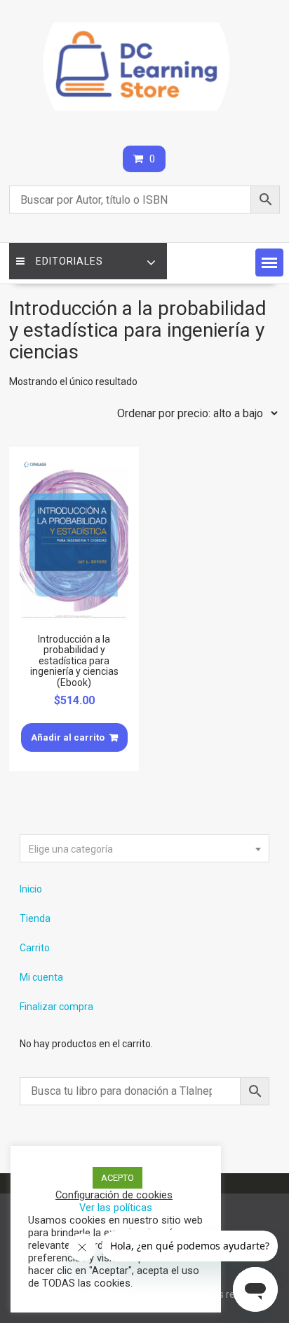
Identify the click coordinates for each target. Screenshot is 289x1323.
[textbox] (144, 849)
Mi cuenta (41, 977)
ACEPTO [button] (117, 1177)
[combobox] (144, 848)
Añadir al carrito (68, 737)
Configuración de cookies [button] (114, 1195)
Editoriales (69, 261)
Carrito (35, 947)
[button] (269, 262)
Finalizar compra (56, 1006)
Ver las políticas (115, 1207)
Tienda (35, 918)
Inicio (31, 889)
